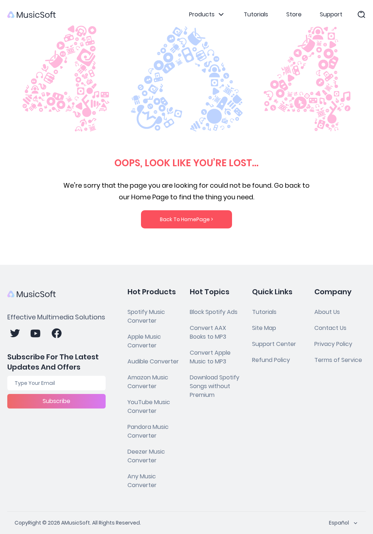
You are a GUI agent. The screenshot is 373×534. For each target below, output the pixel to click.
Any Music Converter (142, 480)
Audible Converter (153, 361)
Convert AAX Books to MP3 (208, 332)
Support (331, 14)
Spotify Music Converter (146, 316)
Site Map (264, 328)
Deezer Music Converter (146, 456)
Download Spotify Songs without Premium (214, 386)
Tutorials (256, 14)
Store (294, 14)
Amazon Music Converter (147, 381)
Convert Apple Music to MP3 (210, 357)
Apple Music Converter (144, 341)
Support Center (274, 344)
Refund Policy (271, 360)
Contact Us (330, 328)
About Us (327, 312)
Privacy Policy (333, 344)
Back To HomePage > (186, 219)
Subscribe (56, 401)
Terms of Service (338, 360)
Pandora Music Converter (148, 431)
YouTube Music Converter (148, 406)
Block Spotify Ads (213, 312)
